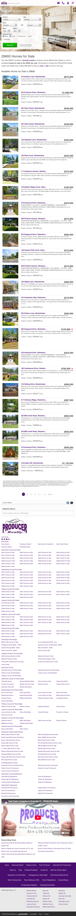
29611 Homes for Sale (8, 555)
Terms (40, 914)
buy (41, 66)
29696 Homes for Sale (26, 636)
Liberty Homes (60, 706)
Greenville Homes (6, 681)
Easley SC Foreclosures (8, 793)
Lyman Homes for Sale (44, 692)
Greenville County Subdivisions (11, 774)
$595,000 (68, 447)
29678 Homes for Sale (26, 634)
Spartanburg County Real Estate (12, 690)
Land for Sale (5, 664)
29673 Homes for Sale (8, 564)
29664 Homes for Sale (44, 631)
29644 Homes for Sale (26, 558)
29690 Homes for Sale (8, 566)
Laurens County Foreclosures (10, 771)
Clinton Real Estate (25, 712)
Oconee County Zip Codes (10, 628)
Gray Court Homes (6, 715)
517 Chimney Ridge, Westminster (34, 400)
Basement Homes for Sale (45, 656)
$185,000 (68, 187)
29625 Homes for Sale (44, 617)
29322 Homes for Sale (44, 575)
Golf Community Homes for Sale (10, 656)
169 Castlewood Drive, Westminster (34, 368)
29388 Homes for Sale (63, 583)
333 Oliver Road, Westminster (33, 108)
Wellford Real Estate (26, 698)
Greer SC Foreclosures (8, 790)
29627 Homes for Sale (63, 555)
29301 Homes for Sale (8, 572)
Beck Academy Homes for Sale (10, 734)
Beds (4, 28)
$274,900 (68, 219)
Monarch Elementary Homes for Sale (12, 751)
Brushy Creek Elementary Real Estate (12, 737)
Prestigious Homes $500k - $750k (11, 645)
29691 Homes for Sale (63, 634)
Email (6, 537)
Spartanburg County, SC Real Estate (48, 670)
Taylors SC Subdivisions (45, 779)
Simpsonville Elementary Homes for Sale (13, 757)
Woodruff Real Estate (26, 695)
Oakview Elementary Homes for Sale (49, 751)
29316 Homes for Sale (26, 575)
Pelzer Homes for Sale (44, 720)
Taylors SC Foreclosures (45, 790)
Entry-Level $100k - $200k (9, 650)
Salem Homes (24, 729)
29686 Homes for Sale (44, 634)
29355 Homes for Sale (26, 606)
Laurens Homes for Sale (8, 712)
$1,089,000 (67, 92)
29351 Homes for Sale (8, 606)
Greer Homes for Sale (44, 681)
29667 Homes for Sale (26, 594)
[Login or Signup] (68, 3)
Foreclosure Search (25, 544)
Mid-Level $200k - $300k (45, 648)
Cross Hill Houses (43, 712)
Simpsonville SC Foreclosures (47, 788)
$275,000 (68, 171)
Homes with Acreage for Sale (46, 659)
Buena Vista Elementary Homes (10, 740)
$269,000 (68, 384)
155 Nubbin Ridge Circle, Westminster (34, 187)
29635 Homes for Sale (8, 558)
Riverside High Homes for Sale (47, 754)
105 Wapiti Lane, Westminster (32, 282)
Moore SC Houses (61, 692)
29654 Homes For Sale (8, 561)
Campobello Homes (62, 698)
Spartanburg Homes (7, 695)
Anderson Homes (6, 720)
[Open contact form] (58, 3)
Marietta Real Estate (26, 687)
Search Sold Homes (62, 544)
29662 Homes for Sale (44, 561)
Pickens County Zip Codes (10, 589)
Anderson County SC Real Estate (12, 718)
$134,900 (67, 329)
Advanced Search (26, 45)
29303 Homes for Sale (44, 572)
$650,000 (68, 416)
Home (6, 36)
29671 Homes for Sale (63, 594)
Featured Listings (6, 547)
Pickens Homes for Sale (8, 706)
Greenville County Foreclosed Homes (12, 765)
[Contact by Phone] (63, 3)
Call (2, 537)
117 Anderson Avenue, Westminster (34, 171)
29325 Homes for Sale (26, 603)
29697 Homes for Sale (26, 625)
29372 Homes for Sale (63, 580)
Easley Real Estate (43, 706)
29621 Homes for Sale (8, 617)
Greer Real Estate (25, 692)
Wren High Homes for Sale (9, 760)
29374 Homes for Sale (8, 583)
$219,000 (68, 297)
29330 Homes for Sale (8, 578)
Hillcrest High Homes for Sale (10, 746)
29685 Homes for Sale (26, 597)
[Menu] (73, 3)
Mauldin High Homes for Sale (46, 748)
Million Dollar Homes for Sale (9, 642)
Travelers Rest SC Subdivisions (10, 782)
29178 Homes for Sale (8, 603)
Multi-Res (7, 39)
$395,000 (68, 313)
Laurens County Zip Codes (10, 600)
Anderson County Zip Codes (10, 614)
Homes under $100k (44, 650)
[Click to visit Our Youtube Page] (7, 539)
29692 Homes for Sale (8, 611)
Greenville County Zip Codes (10, 550)
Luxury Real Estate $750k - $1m (47, 642)
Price (4, 23)
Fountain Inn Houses (7, 684)
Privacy (46, 914)
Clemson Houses (25, 706)
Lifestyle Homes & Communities (11, 653)
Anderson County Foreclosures (47, 768)
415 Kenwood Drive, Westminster (34, 447)
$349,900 (68, 108)
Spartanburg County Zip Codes (11, 569)
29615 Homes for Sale (26, 555)
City (24, 17)
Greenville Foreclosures (9, 785)
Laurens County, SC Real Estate (47, 673)
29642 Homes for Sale (63, 592)
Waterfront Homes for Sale (9, 659)
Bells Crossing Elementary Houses (48, 734)
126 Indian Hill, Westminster (32, 463)
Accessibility (33, 914)
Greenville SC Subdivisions (9, 776)
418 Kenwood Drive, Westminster (34, 203)
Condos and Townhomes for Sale (48, 662)
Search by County (7, 667)
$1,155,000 (67, 463)
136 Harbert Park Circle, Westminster (34, 250)
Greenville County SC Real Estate (12, 679)
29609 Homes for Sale (63, 552)
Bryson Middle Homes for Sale (47, 737)
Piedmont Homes (43, 684)
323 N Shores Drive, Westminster (34, 92)
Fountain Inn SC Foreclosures (10, 796)
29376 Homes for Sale (26, 583)
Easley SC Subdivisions (45, 782)
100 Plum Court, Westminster (32, 155)
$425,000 (68, 140)
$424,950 (68, 203)
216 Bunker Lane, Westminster (33, 77)
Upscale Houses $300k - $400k (10, 648)
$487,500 (68, 400)
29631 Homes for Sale (26, 592)
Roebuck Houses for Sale (45, 698)
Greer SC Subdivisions (44, 776)
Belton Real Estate (25, 720)
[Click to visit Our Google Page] (9, 539)
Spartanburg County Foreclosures (48, 765)
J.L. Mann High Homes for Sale (10, 748)
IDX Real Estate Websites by (10, 914)
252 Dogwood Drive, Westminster (34, 234)
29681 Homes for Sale (44, 564)
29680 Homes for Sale (26, 564)
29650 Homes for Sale (44, 558)
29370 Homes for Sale (63, 606)
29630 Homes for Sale (8, 592)
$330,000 (68, 156)
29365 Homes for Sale (26, 580)
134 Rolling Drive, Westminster (33, 384)
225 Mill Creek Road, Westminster (34, 416)
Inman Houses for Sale (44, 695)
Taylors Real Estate (62, 681)
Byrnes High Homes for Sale (46, 740)
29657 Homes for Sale (8, 594)
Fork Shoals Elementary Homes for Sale (50, 743)
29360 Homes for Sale (44, 606)
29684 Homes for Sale (63, 622)
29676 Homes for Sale (8, 634)
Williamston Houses (7, 723)
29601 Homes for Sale (8, 552)
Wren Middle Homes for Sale (46, 760)
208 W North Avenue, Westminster (34, 219)
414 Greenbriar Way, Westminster (34, 297)
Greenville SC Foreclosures (9, 788)
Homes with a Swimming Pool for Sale (12, 662)
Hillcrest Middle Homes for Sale (47, 746)
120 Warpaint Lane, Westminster (34, 140)
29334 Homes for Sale (26, 578)
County (5, 17)
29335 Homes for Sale (44, 578)
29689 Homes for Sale (8, 625)
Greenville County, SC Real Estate (11, 670)
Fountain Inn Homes (62, 712)
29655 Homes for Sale (63, 620)
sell (47, 66)
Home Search (5, 544)
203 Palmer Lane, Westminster (33, 313)
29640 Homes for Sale (44, 592)
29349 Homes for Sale (63, 578)
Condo (13, 36)
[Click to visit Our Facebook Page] (2, 539)
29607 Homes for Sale (44, 552)
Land (30, 36)
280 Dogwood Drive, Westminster (34, 329)
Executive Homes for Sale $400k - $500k (50, 645)
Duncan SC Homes (7, 692)
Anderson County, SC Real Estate (11, 676)
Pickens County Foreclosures (10, 768)
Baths (15, 28)
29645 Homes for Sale (63, 608)
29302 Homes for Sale (26, 572)
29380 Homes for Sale (8, 608)
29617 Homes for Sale (44, 555)
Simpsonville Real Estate (27, 681)
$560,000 (68, 234)
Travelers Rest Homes (62, 684)
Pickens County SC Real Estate (11, 704)
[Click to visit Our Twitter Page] (4, 539)
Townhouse (21, 36)
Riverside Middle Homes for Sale (11, 754)
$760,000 (67, 368)
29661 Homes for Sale (26, 561)
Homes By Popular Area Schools (12, 732)
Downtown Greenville (7, 687)
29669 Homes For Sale (63, 561)
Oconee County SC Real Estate (11, 726)
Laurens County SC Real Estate (11, 709)
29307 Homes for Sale (8, 575)
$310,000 (68, 250)
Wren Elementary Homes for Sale (48, 757)
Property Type (7, 34)
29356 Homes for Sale (8, 580)
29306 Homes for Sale (63, 572)
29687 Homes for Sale (63, 564)
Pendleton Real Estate (26, 723)
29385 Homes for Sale (44, 583)
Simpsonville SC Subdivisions (10, 779)
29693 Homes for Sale (8, 636)
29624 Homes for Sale (26, 617)
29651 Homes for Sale (63, 558)
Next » (50, 494)
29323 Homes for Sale (63, 575)
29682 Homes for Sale (8, 597)
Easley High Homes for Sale (9, 743)
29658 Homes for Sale (26, 631)
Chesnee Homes (6, 698)
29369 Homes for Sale (44, 580)
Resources (5, 541)
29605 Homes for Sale (26, 552)
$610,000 (68, 77)
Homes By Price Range (9, 639)
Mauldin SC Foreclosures (45, 793)
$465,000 (68, 282)
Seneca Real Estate (7, 729)
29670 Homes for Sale (44, 594)
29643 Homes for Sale (26, 620)
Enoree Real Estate (7, 701)
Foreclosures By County (9, 763)
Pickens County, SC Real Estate (10, 673)
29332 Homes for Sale (44, 603)
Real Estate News (25, 547)
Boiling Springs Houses (63, 695)
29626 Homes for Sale (63, 617)
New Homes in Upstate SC (46, 544)
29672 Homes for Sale (63, 631)
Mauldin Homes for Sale (27, 684)
